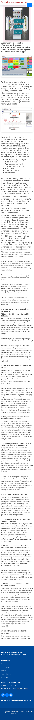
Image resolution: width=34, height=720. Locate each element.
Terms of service (6, 674)
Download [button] (18, 26)
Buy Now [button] (18, 32)
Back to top (29, 712)
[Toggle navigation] (29, 5)
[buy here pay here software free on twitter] (3, 695)
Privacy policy (5, 677)
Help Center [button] (19, 21)
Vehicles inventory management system (14, 2)
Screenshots (5, 667)
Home (3, 664)
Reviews (3, 670)
